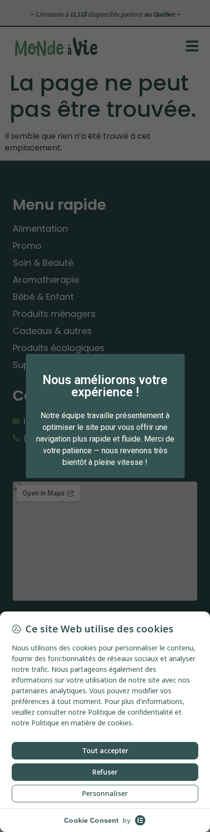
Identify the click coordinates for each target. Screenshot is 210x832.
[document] (105, 416)
